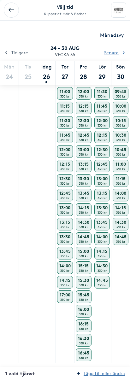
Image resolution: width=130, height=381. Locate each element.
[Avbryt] (11, 10)
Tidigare (19, 52)
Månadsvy (112, 35)
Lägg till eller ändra (104, 373)
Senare (111, 52)
